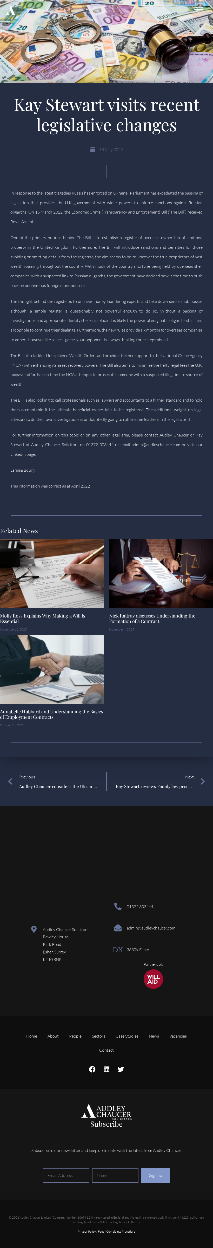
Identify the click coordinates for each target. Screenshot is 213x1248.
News (154, 1036)
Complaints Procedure (120, 1231)
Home (31, 1036)
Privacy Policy (87, 1231)
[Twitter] (120, 1069)
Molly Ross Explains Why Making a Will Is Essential (42, 619)
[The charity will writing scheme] (153, 987)
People (75, 1036)
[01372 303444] (118, 906)
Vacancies (178, 1036)
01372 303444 (140, 906)
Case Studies (127, 1036)
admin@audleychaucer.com (151, 928)
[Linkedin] (106, 1069)
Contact (106, 1050)
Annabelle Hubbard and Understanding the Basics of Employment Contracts (51, 714)
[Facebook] (92, 1069)
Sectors (98, 1036)
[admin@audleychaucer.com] (118, 928)
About (53, 1036)
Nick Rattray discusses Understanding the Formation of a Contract (152, 619)
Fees (101, 1231)
